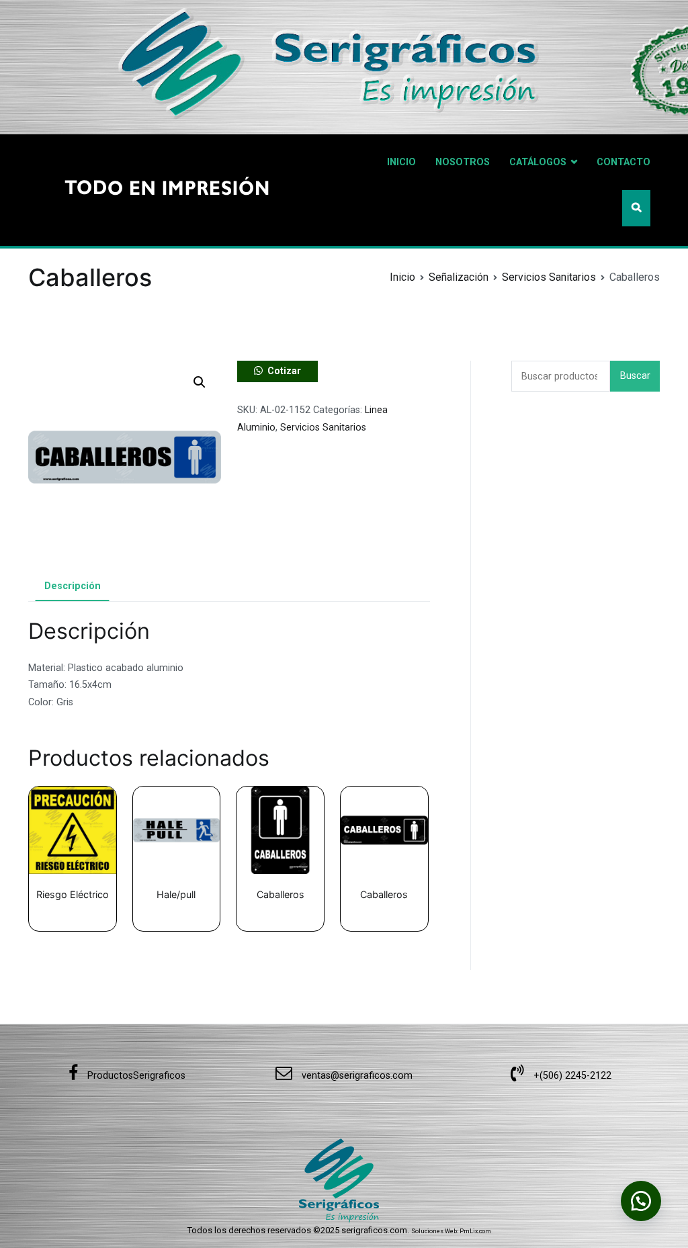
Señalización (458, 277)
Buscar (635, 376)
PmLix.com (475, 1231)
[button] (199, 382)
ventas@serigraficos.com (356, 1075)
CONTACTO (623, 162)
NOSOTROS (462, 162)
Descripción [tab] (72, 586)
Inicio (402, 277)
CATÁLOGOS (537, 162)
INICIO (401, 162)
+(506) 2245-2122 (571, 1075)
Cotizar (284, 371)
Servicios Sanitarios (549, 277)
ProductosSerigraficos (135, 1075)
